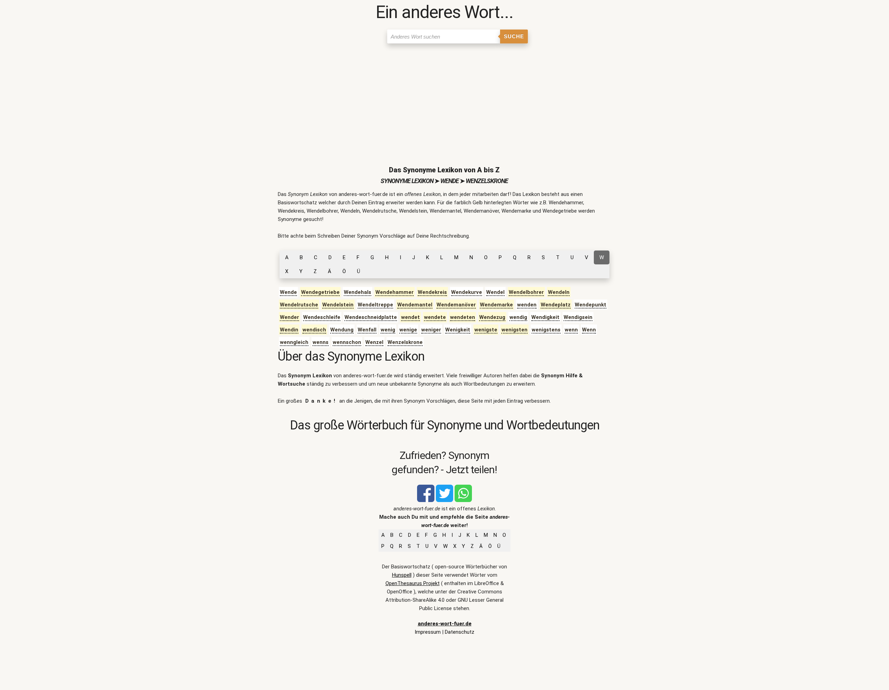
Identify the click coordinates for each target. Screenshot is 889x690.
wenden (527, 305)
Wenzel (374, 342)
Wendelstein (338, 305)
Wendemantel (414, 305)
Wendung (342, 330)
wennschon (347, 342)
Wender (289, 317)
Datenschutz (459, 632)
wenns (321, 342)
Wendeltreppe (375, 305)
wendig (518, 317)
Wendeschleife (321, 317)
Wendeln (559, 292)
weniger (431, 330)
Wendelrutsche (299, 305)
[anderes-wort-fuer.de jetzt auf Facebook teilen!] (425, 500)
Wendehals (357, 292)
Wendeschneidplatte (370, 317)
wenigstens (546, 330)
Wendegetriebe (320, 292)
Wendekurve (466, 292)
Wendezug (492, 317)
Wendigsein (578, 317)
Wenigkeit (457, 330)
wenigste (485, 330)
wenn (571, 330)
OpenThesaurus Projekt (412, 583)
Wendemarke (496, 305)
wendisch (314, 330)
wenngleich (294, 342)
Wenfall (367, 330)
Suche (514, 36)
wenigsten (514, 330)
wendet (410, 317)
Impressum (428, 632)
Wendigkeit (545, 317)
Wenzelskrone (405, 342)
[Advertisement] (444, 99)
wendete (435, 317)
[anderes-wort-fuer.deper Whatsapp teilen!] (463, 500)
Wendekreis (432, 292)
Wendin (289, 330)
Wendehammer (394, 292)
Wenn (589, 330)
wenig (388, 330)
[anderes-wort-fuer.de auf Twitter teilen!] (444, 500)
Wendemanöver (456, 305)
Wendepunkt (590, 305)
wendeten (462, 317)
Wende (288, 292)
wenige (408, 330)
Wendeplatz (556, 305)
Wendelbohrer (526, 292)
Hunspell (402, 575)
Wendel (495, 292)
